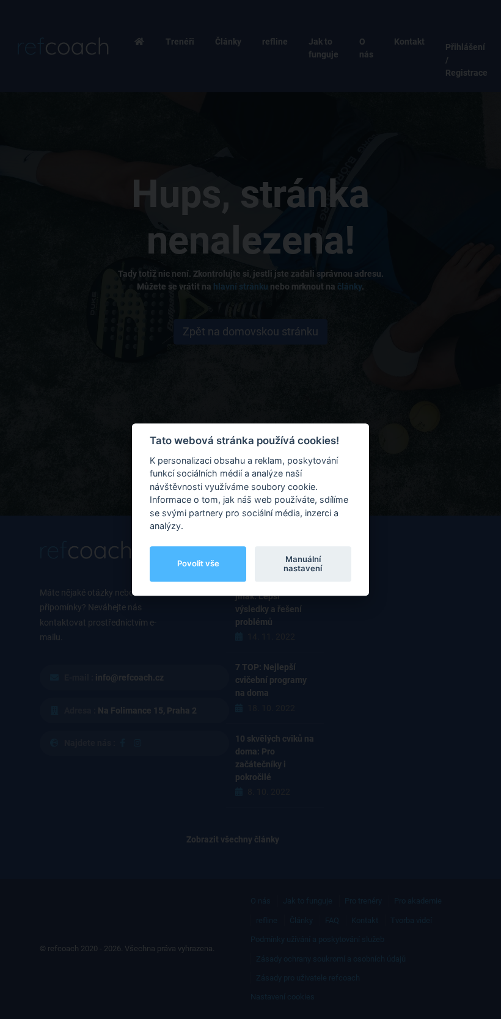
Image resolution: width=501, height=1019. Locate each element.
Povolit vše (198, 564)
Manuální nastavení (302, 564)
